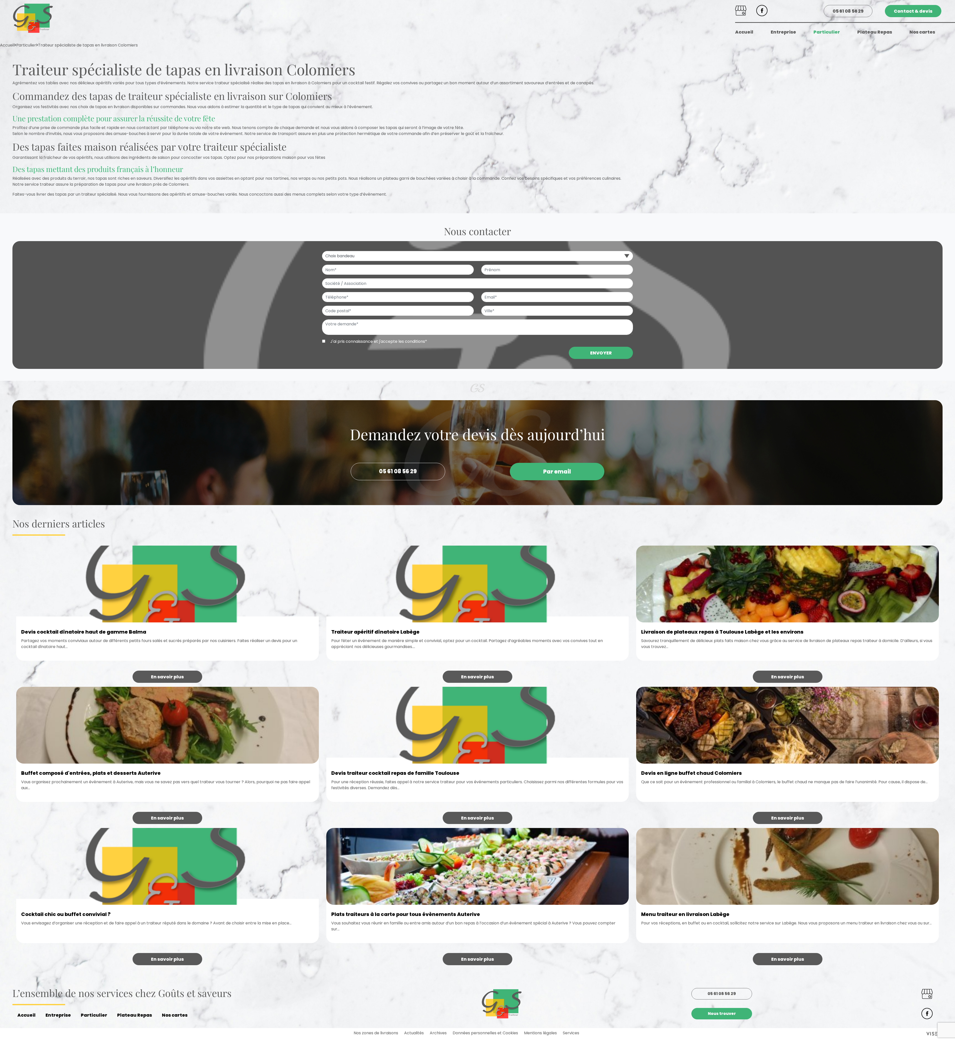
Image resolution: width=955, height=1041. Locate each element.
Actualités (414, 1033)
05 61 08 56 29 (848, 11)
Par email (557, 472)
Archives (438, 1033)
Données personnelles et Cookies (485, 1033)
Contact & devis (913, 11)
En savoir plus (167, 677)
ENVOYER (601, 353)
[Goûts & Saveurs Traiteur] (32, 18)
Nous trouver (722, 1013)
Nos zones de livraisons (376, 1033)
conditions (415, 341)
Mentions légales (540, 1033)
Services (571, 1033)
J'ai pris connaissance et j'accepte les (378, 341)
